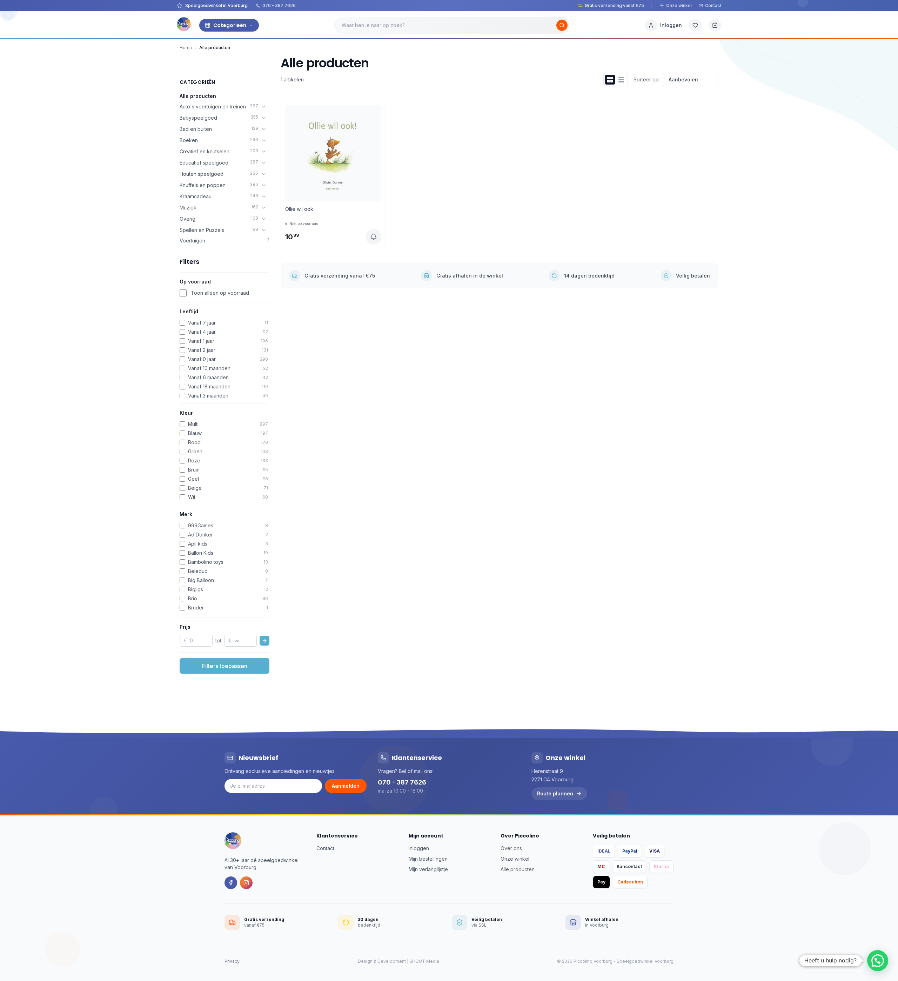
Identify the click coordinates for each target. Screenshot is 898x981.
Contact (713, 5)
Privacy (232, 961)
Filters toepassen (224, 665)
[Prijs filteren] (264, 641)
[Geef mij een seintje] (373, 237)
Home (186, 47)
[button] (877, 960)
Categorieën (229, 25)
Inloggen (419, 848)
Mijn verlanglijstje (428, 869)
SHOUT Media (424, 961)
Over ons (511, 848)
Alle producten (198, 96)
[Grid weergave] (610, 80)
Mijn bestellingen (428, 859)
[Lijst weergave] (621, 80)
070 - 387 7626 (279, 5)
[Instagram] (246, 882)
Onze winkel (679, 5)
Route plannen (555, 793)
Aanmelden (346, 786)
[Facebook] (230, 882)
